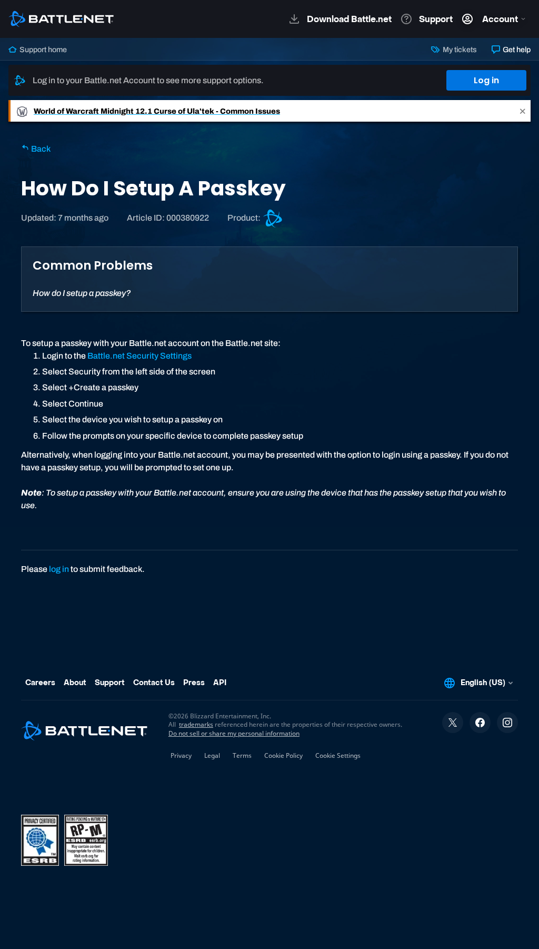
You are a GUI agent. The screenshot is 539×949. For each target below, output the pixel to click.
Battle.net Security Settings (139, 355)
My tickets (458, 49)
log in (59, 569)
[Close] (523, 111)
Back (40, 148)
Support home (42, 49)
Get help (516, 49)
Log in (486, 80)
